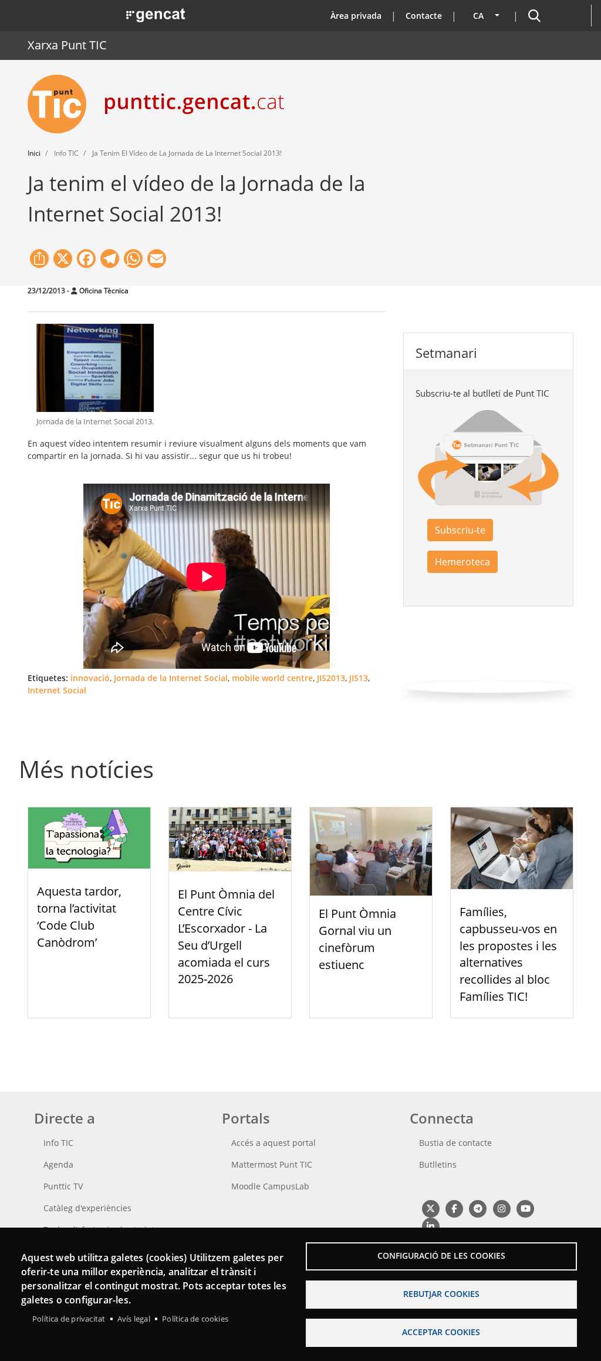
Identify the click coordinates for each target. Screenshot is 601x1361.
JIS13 (358, 677)
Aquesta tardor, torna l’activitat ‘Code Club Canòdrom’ (79, 916)
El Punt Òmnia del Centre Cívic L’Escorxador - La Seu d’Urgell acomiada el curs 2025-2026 (226, 936)
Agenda (58, 1164)
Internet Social (57, 690)
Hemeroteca (462, 561)
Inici (34, 153)
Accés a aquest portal (273, 1142)
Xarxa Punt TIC (67, 45)
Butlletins (438, 1164)
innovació (90, 677)
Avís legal (133, 1318)
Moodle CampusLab (270, 1186)
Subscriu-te (460, 530)
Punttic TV (63, 1186)
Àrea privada (355, 15)
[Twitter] (430, 1208)
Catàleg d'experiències (87, 1207)
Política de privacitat (68, 1318)
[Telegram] (478, 1208)
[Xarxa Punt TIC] (62, 104)
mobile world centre (272, 677)
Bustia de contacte (455, 1142)
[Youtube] (525, 1208)
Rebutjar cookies (441, 1293)
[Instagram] (501, 1208)
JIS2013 (331, 677)
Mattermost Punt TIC (271, 1164)
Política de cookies (195, 1318)
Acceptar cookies (441, 1331)
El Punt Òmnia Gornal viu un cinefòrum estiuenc (357, 939)
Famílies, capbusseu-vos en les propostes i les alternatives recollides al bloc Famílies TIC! (508, 954)
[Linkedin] (430, 1226)
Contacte (424, 15)
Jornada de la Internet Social (171, 677)
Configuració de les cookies (441, 1255)
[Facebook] (454, 1208)
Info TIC (58, 1142)
